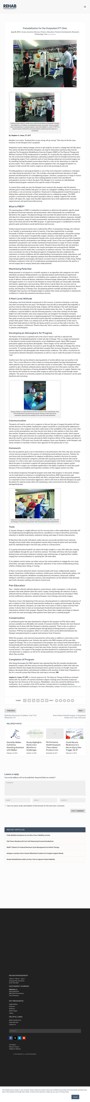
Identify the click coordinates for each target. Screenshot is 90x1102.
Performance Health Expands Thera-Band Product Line (53, 746)
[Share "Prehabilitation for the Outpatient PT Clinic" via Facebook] (25, 700)
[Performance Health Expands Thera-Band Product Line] (55, 733)
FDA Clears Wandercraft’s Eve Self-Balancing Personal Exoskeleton (30, 841)
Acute (24, 32)
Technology (39, 34)
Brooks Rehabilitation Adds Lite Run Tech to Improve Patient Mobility (31, 859)
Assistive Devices (33, 32)
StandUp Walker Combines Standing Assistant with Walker (15, 746)
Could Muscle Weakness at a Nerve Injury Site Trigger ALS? (73, 746)
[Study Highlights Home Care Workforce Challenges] (35, 733)
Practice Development (63, 32)
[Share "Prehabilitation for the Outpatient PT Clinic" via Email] (42, 700)
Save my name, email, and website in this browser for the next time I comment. (36, 806)
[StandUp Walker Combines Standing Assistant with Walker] (15, 733)
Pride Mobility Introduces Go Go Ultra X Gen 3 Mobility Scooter (28, 835)
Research (75, 32)
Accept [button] (75, 1097)
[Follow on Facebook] (11, 1038)
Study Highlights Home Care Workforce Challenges (34, 746)
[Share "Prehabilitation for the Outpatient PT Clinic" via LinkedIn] (33, 700)
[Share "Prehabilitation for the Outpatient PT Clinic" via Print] (47, 700)
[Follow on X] (15, 1038)
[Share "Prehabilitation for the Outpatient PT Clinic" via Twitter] (29, 700)
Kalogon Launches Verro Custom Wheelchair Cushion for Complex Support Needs (35, 853)
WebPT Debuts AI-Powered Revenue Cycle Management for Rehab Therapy (33, 847)
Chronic (43, 32)
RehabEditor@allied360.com (70, 687)
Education (50, 32)
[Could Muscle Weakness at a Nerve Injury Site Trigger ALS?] (74, 733)
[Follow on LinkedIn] (19, 1038)
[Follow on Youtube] (24, 1038)
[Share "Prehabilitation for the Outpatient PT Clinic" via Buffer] (38, 700)
